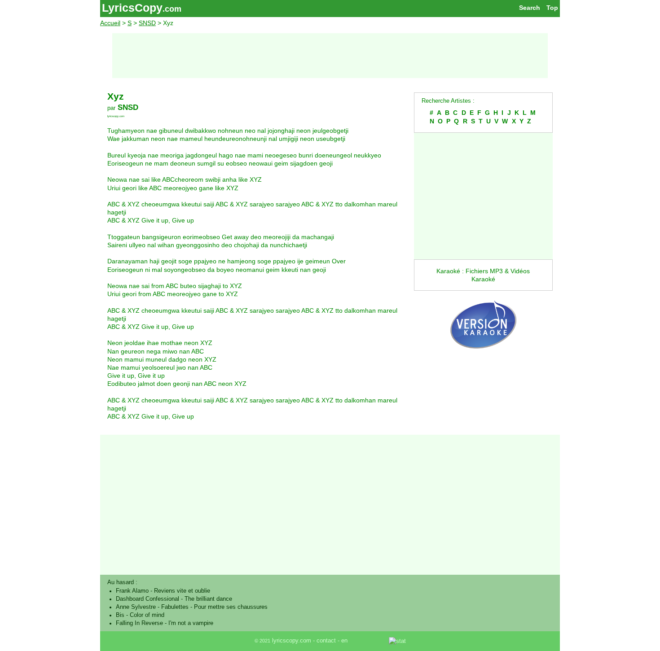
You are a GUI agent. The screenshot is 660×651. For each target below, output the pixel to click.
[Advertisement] (330, 55)
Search (529, 7)
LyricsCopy (132, 7)
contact (326, 641)
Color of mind (147, 615)
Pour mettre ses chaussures (231, 607)
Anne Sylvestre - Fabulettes (152, 607)
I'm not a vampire (190, 623)
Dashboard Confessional (147, 599)
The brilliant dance (208, 599)
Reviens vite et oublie (182, 591)
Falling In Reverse (139, 623)
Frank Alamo (132, 591)
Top (552, 7)
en (344, 641)
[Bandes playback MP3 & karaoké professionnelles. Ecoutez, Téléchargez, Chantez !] (483, 358)
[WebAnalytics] (369, 641)
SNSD (147, 22)
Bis (120, 615)
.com (172, 8)
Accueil (110, 22)
